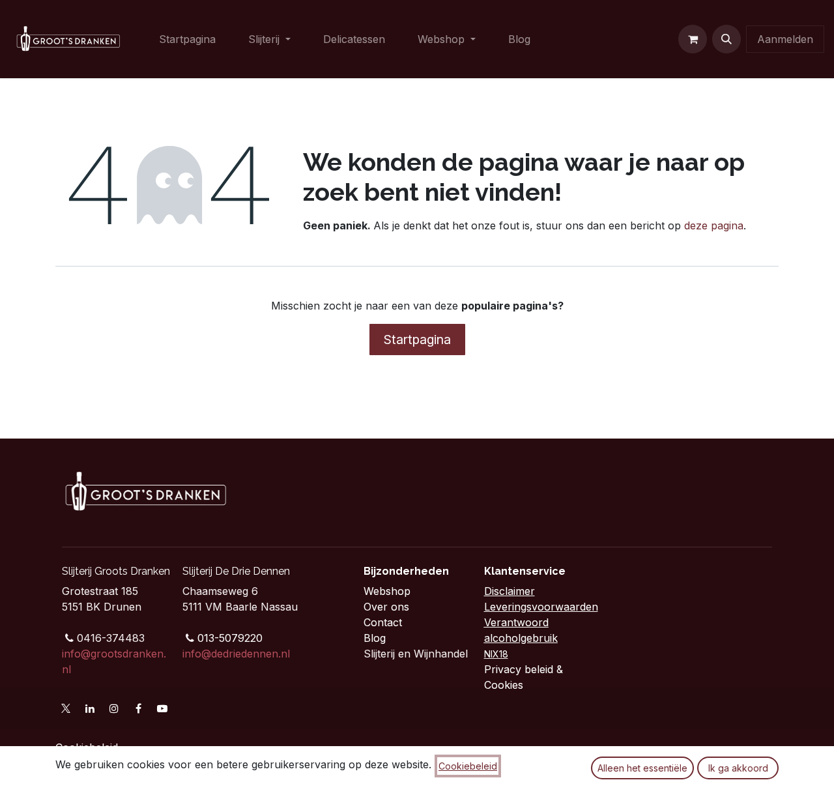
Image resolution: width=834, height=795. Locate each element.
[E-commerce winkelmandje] (692, 39)
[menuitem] (187, 39)
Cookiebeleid (468, 766)
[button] (726, 39)
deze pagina (713, 225)
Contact (384, 622)
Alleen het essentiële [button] (642, 767)
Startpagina (417, 339)
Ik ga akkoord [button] (738, 767)
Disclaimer (509, 591)
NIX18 (496, 653)
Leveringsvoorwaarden (541, 606)
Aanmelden (785, 39)
